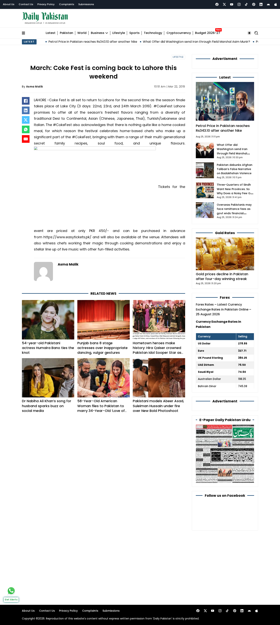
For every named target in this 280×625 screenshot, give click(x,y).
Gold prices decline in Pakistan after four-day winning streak (222, 276)
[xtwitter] (224, 4)
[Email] (26, 139)
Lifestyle (118, 33)
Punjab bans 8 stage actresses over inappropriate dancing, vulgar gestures (102, 348)
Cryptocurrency (178, 33)
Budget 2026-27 (207, 33)
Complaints (66, 4)
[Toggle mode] (249, 33)
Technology (153, 33)
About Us (8, 4)
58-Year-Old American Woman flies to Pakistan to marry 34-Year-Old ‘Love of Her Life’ (101, 408)
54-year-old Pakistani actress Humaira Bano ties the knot (48, 348)
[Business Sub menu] (106, 32)
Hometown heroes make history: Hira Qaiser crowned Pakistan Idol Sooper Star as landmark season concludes (157, 350)
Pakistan (66, 33)
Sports (134, 33)
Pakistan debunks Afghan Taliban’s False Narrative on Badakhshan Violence (234, 169)
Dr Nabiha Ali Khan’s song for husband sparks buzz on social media (46, 406)
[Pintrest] (253, 4)
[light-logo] (46, 18)
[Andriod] (268, 4)
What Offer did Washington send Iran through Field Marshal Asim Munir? (176, 41)
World (81, 33)
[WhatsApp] (26, 129)
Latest (50, 33)
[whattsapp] (11, 590)
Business (97, 33)
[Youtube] (231, 4)
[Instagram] (239, 4)
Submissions (86, 4)
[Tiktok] (246, 4)
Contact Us (26, 4)
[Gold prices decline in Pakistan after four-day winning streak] (225, 253)
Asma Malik (34, 86)
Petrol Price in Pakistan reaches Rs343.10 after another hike (72, 41)
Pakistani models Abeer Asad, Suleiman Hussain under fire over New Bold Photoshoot (158, 406)
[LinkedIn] (26, 110)
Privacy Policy (46, 4)
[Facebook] (216, 4)
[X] (26, 120)
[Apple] (275, 4)
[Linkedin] (260, 4)
